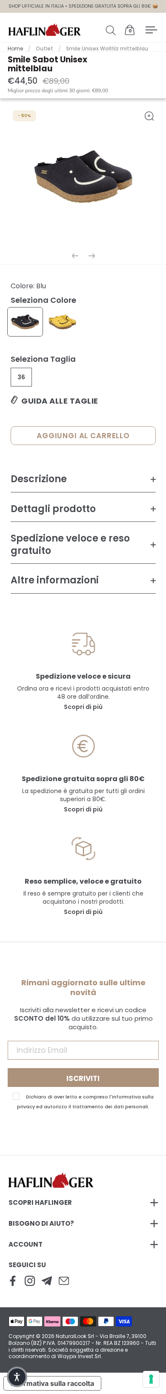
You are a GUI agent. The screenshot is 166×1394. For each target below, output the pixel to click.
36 (21, 377)
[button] (17, 1377)
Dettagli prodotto (53, 508)
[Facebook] (12, 1281)
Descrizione (39, 479)
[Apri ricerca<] (112, 29)
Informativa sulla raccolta (52, 1383)
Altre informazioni (55, 580)
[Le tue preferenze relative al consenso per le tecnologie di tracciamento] (151, 1379)
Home (15, 48)
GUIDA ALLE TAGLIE (59, 400)
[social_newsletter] (46, 1281)
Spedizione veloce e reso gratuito (70, 544)
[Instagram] (29, 1281)
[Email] (63, 1281)
